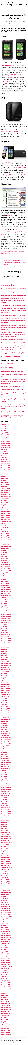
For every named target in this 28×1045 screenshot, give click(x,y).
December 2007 (6, 886)
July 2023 (4, 501)
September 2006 (6, 917)
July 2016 (4, 674)
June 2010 (4, 824)
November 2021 (6, 542)
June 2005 (4, 948)
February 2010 (5, 832)
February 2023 (5, 511)
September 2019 (6, 595)
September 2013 (6, 744)
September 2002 (6, 1013)
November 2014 (6, 715)
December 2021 (6, 540)
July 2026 (4, 426)
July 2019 (4, 599)
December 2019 (6, 589)
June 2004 (4, 972)
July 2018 (4, 624)
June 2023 (4, 503)
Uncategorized (14, 12)
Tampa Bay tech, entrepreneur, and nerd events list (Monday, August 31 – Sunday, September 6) (13, 381)
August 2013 (5, 746)
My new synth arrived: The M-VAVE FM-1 (13, 412)
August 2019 (5, 597)
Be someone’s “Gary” (8, 292)
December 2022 (6, 515)
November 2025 (6, 443)
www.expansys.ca (6, 231)
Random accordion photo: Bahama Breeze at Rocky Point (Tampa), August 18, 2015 (13, 300)
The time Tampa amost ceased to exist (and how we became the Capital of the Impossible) (13, 320)
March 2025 (5, 459)
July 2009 (4, 847)
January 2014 (5, 735)
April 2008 (4, 878)
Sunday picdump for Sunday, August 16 (13, 305)
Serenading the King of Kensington (12, 339)
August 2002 (5, 1016)
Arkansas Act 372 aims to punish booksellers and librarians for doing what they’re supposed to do (14, 334)
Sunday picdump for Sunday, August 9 (13, 315)
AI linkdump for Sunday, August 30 (12, 371)
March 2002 (5, 1026)
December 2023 (6, 490)
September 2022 (6, 521)
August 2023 (5, 499)
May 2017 (4, 653)
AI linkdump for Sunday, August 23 (12, 389)
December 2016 (6, 663)
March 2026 (5, 435)
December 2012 (6, 762)
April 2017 (4, 655)
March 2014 (4, 731)
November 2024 (6, 468)
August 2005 (5, 943)
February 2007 (5, 906)
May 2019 (4, 604)
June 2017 (4, 651)
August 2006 (5, 919)
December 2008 (6, 861)
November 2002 (6, 1009)
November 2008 (6, 863)
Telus (2, 62)
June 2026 (4, 429)
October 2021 (5, 544)
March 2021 (4, 558)
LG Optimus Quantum (12, 131)
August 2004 (5, 968)
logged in (12, 276)
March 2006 (5, 929)
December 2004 (6, 960)
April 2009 (4, 853)
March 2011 (4, 805)
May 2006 (4, 925)
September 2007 (6, 892)
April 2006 (4, 927)
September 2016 (6, 669)
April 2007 (4, 902)
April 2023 (4, 507)
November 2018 (6, 616)
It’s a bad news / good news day (11, 356)
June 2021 (4, 552)
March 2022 (5, 534)
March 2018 (4, 632)
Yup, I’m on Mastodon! (7, 363)
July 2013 (4, 748)
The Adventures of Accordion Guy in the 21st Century (13, 4)
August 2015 (5, 696)
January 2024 (5, 488)
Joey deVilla (9, 21)
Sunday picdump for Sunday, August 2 (13, 343)
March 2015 (4, 707)
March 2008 (5, 880)
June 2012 (4, 775)
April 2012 (4, 779)
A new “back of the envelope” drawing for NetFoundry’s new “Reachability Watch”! (13, 406)
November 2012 (6, 764)
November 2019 (6, 591)
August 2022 (5, 523)
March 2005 (5, 954)
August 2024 (5, 474)
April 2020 (4, 581)
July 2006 (4, 921)
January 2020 (5, 587)
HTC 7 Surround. (7, 65)
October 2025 (5, 445)
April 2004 (4, 976)
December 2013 (6, 737)
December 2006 (6, 910)
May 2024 (4, 480)
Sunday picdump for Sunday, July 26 (12, 353)
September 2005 (6, 941)
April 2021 (4, 556)
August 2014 (5, 721)
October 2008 (5, 865)
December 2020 (6, 564)
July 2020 (4, 575)
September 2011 (6, 793)
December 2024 (6, 466)
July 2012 (4, 772)
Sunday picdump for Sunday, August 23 (13, 295)
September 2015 (6, 694)
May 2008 (4, 875)
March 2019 (4, 608)
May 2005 (4, 950)
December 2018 (6, 614)
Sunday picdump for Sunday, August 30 (13, 289)
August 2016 (5, 672)
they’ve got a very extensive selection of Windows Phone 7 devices (13, 232)
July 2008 (4, 871)
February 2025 (5, 461)
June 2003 (4, 995)
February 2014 (5, 733)
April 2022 (4, 531)
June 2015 (4, 700)
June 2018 (4, 626)
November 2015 (6, 690)
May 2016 (4, 678)
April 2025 (4, 457)
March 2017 (4, 657)
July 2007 (4, 896)
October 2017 (5, 643)
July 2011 (4, 797)
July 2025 (4, 451)
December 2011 (6, 787)
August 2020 (5, 573)
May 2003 (4, 997)
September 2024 (6, 472)
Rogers (8, 162)
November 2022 (6, 517)
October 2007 (5, 890)
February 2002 (5, 1028)
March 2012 (4, 781)
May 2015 (4, 702)
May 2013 (4, 752)
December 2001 (6, 1032)
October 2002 (5, 1011)
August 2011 (5, 795)
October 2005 (5, 939)
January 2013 (5, 760)
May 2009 (4, 851)
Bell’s (3, 131)
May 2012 (4, 777)
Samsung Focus (20, 167)
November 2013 (6, 740)
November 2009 (6, 838)
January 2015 (5, 711)
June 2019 (4, 602)
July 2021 (4, 550)
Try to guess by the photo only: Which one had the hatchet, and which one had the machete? (13, 310)
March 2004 (5, 978)
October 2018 (5, 618)
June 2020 (4, 577)
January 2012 (5, 785)
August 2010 (5, 820)
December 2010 (6, 812)
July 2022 (4, 525)
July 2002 (4, 1018)
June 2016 (4, 676)
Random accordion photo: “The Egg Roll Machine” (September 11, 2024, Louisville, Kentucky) (13, 327)
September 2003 (6, 989)
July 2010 (4, 822)
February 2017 (5, 659)
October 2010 (5, 816)
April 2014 (4, 729)
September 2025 (6, 447)
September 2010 (6, 818)
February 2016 (5, 684)
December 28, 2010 (20, 21)
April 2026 (4, 433)
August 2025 (5, 449)
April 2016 (4, 680)
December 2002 (6, 1007)
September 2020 (6, 571)
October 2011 (5, 791)
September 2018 (6, 620)
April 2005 (4, 952)
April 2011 (4, 803)
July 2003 (4, 993)
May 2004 (4, 974)
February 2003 (5, 1003)
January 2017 (5, 661)
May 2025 (4, 455)
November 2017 (6, 641)
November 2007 (6, 888)
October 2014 (5, 717)
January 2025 (5, 464)
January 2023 (5, 513)
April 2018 (4, 630)
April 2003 (4, 999)
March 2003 (5, 1001)
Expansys (10, 215)
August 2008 (5, 869)
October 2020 (5, 569)
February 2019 (5, 610)
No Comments (15, 24)
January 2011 (5, 810)
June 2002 (4, 1020)
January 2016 (5, 686)
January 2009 (5, 859)
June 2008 (4, 873)
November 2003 (6, 985)
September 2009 (6, 842)
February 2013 (5, 758)
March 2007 (5, 904)
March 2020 (5, 583)
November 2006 (6, 913)
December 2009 (6, 836)
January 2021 (5, 562)
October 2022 (5, 519)
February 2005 (5, 956)
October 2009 (5, 840)
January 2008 (5, 884)
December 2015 (6, 688)
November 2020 (6, 567)
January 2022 (5, 538)
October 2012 (5, 766)
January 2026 (5, 439)
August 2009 (5, 845)
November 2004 (6, 962)
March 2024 (5, 484)
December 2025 (6, 441)
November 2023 (6, 492)
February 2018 (5, 634)
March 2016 (4, 682)
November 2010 (6, 814)
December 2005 (6, 935)
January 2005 (5, 958)
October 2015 (5, 692)
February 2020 (5, 585)
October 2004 (5, 964)
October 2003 (5, 987)
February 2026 (5, 437)
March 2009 (5, 855)
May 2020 (4, 579)
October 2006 (5, 915)
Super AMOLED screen (10, 174)
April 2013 (4, 754)
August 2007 (5, 894)
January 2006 (5, 933)
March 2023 (5, 509)
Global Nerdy (7, 368)
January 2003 (5, 1005)
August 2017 (5, 647)
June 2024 (4, 478)
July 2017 (4, 649)
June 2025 (4, 453)
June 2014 (4, 725)
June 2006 (4, 923)
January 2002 (5, 1030)
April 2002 (4, 1024)
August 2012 (5, 770)
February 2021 (5, 560)
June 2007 (4, 898)
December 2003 (6, 983)
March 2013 (4, 756)
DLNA (7, 83)
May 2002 (4, 1022)
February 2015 (5, 709)
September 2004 (6, 966)
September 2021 (6, 546)
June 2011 (4, 799)
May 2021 (4, 554)
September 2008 (6, 867)
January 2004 (5, 980)
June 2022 (4, 527)
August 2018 (5, 622)
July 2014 (4, 723)
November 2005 (6, 937)
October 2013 (5, 742)
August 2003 (5, 991)
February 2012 (5, 783)
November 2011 (6, 789)
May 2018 (4, 628)
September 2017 (6, 645)
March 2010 (4, 830)
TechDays (10, 77)
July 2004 (4, 970)
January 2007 (5, 908)
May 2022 (4, 529)
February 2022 (5, 536)
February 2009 (5, 857)
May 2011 (4, 801)
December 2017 (6, 639)
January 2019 (5, 612)
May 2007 (4, 900)
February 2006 (5, 931)
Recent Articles (8, 285)
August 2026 (5, 424)
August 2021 (5, 548)
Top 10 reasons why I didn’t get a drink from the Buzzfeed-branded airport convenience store (13, 347)
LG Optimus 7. (6, 81)
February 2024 (5, 486)
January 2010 (5, 834)
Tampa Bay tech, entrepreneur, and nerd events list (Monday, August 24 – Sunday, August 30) (13, 399)
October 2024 (5, 470)
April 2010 (4, 828)
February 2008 (5, 882)
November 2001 (6, 1034)
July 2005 (4, 945)
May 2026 (4, 431)
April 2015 (4, 705)
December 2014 (6, 713)
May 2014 (4, 727)
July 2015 (4, 698)
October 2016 (5, 667)
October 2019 (5, 593)
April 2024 (4, 482)
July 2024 (4, 476)
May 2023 (4, 505)
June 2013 (4, 750)
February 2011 (5, 807)
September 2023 (6, 496)
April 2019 (4, 606)
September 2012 (6, 768)
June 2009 (4, 849)
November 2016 (6, 665)
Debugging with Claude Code (10, 386)
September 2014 (6, 719)
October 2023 (5, 494)
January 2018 (5, 637)
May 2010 (4, 826)
